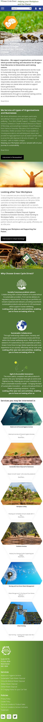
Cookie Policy (5, 701)
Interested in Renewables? (12, 157)
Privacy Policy (5, 699)
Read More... (21, 437)
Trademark (4, 710)
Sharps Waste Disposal (9, 684)
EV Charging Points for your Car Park (14, 689)
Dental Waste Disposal (9, 687)
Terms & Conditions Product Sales (13, 704)
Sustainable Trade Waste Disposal (13, 678)
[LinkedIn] (3, 716)
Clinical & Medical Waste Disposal (13, 681)
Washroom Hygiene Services (11, 675)
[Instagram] (9, 716)
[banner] (9, 3)
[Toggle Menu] (2, 8)
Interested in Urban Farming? (13, 239)
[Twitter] (15, 716)
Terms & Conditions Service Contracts (14, 707)
